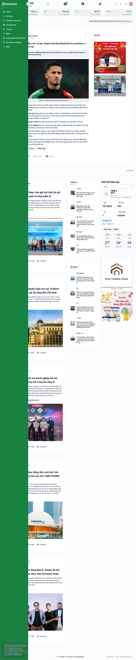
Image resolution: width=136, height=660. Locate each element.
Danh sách (107, 229)
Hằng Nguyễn (80, 273)
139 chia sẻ (43, 353)
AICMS (62, 657)
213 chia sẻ (43, 447)
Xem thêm (130, 170)
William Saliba (44, 100)
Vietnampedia (79, 657)
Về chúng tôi (110, 657)
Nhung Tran (79, 333)
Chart (116, 229)
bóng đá (31, 148)
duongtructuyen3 (31, 36)
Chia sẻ (51, 156)
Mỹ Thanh (79, 217)
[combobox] (117, 186)
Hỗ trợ (117, 657)
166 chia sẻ (43, 261)
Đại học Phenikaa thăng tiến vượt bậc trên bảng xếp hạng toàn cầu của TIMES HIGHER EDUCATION (36, 476)
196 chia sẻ (43, 544)
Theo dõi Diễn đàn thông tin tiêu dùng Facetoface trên (104, 21)
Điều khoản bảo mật (126, 657)
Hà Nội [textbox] (105, 187)
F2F (77, 245)
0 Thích (32, 261)
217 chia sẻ (43, 636)
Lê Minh (78, 188)
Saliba (51, 113)
